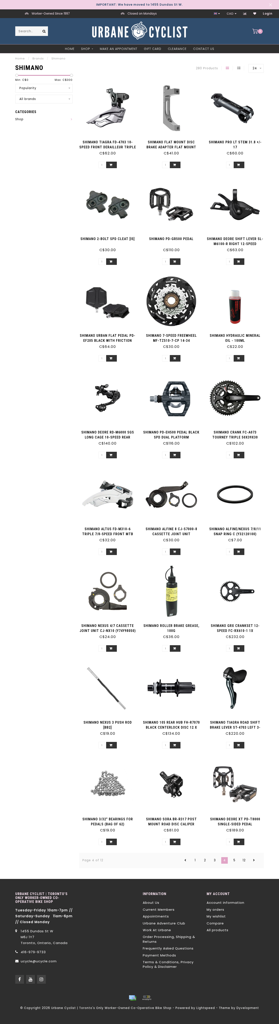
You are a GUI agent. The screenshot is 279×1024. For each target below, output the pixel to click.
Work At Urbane (157, 930)
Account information (225, 902)
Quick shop (110, 141)
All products (217, 930)
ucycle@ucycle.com (39, 961)
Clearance (177, 49)
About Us (151, 902)
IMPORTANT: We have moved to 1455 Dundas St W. (139, 5)
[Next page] (254, 860)
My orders (215, 909)
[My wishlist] (254, 14)
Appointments (156, 916)
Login (267, 14)
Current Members (159, 909)
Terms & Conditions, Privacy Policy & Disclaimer (168, 964)
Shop (85, 49)
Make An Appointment (118, 49)
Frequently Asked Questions (168, 948)
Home (70, 49)
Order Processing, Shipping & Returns (169, 939)
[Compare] (245, 14)
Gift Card (152, 49)
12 (244, 860)
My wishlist (216, 916)
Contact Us (203, 49)
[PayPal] (146, 998)
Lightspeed (205, 1008)
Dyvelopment (247, 1008)
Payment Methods (159, 955)
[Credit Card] (132, 998)
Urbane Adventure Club (164, 923)
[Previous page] (185, 860)
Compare (215, 923)
